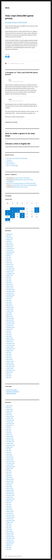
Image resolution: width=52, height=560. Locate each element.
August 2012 (9, 239)
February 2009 (10, 307)
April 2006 (9, 357)
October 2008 (9, 311)
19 (22, 214)
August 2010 (9, 275)
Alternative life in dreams (21, 187)
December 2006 (10, 343)
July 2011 (8, 255)
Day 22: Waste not (10, 163)
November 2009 (10, 291)
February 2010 (9, 286)
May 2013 (8, 236)
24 (12, 216)
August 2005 (9, 372)
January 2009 (9, 309)
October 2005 (9, 368)
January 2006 (9, 363)
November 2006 (10, 345)
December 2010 (10, 268)
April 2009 (9, 304)
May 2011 (8, 259)
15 (36, 211)
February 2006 (10, 361)
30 (7, 219)
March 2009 (9, 305)
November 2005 (10, 366)
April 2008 (9, 314)
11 (17, 211)
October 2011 (9, 250)
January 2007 (9, 341)
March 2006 (9, 359)
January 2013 (9, 237)
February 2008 (10, 318)
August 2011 (9, 253)
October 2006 (9, 347)
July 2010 (8, 277)
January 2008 (9, 320)
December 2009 (10, 289)
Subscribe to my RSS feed (12, 391)
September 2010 (10, 273)
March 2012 (9, 243)
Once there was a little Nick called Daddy (16, 158)
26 (22, 216)
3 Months (8, 160)
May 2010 (8, 280)
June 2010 (8, 279)
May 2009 (8, 302)
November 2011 (10, 248)
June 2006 (8, 354)
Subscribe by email (11, 393)
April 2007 (9, 336)
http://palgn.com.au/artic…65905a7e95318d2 (16, 22)
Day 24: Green (9, 162)
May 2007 (8, 334)
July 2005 (8, 374)
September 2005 (10, 370)
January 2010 (9, 288)
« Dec (6, 221)
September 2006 (10, 348)
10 (12, 211)
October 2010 (9, 271)
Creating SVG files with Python (22, 178)
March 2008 (9, 316)
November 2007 (10, 323)
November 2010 (10, 270)
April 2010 (9, 282)
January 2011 (9, 266)
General (22, 63)
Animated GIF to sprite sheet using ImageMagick (24, 185)
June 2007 (8, 332)
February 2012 (9, 244)
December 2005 (10, 365)
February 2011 (9, 264)
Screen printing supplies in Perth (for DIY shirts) (23, 183)
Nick (8, 63)
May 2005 (8, 377)
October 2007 (9, 325)
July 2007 (8, 331)
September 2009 (10, 295)
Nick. (7, 8)
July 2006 (8, 352)
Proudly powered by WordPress (14, 556)
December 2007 (10, 322)
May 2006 (8, 356)
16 (7, 214)
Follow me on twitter (11, 390)
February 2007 (10, 340)
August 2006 (9, 350)
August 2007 (9, 329)
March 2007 (9, 338)
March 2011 (9, 262)
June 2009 (8, 300)
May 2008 (8, 313)
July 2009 (8, 298)
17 (12, 214)
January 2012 (9, 246)
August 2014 (9, 234)
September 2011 (10, 252)
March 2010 (9, 284)
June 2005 (8, 375)
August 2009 (9, 296)
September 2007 (10, 327)
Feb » (10, 221)
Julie (7, 183)
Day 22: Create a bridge (12, 165)
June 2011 (8, 257)
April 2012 (9, 241)
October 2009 (9, 293)
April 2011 (8, 261)
